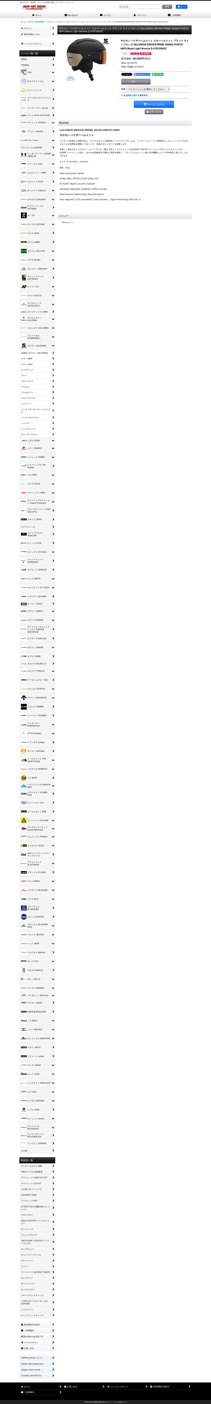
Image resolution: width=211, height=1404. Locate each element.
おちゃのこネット (101, 1402)
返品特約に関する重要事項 (135, 95)
